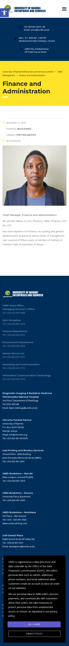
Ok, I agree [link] (34, 624)
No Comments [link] (14, 140)
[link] (4, 12)
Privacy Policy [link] (34, 633)
